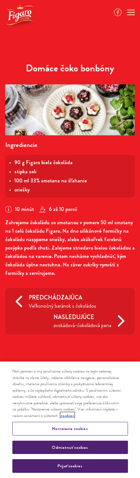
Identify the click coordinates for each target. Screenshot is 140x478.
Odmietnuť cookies (70, 447)
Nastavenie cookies (70, 428)
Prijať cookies (70, 466)
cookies (67, 415)
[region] (70, 420)
